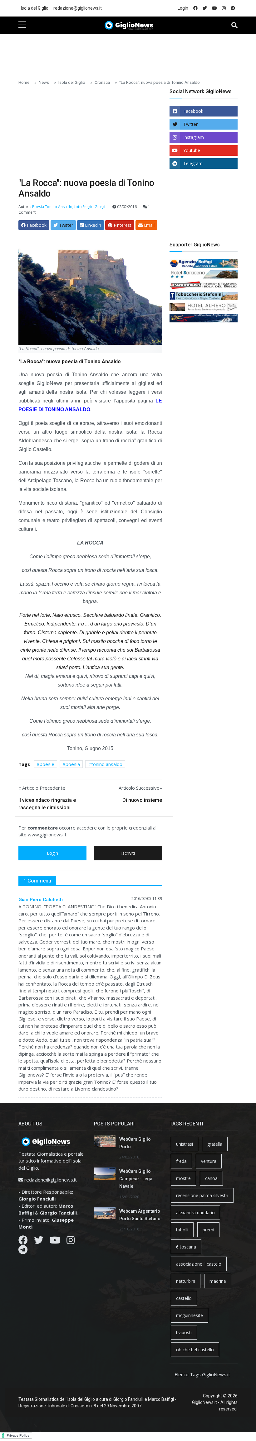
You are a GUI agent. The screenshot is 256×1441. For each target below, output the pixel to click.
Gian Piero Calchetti (40, 899)
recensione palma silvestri (202, 1195)
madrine (217, 1281)
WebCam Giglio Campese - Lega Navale (135, 1179)
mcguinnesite (189, 1315)
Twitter (190, 124)
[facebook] (195, 8)
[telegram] (233, 8)
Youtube (191, 150)
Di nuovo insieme (142, 800)
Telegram (193, 163)
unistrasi (184, 1144)
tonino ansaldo (106, 764)
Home (23, 82)
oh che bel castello (195, 1350)
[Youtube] (55, 1242)
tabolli (182, 1230)
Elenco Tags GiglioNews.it (202, 1374)
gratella (214, 1144)
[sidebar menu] (22, 25)
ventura (208, 1161)
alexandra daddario (195, 1212)
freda (181, 1161)
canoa (211, 1178)
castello (184, 1298)
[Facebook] (23, 1242)
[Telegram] (22, 1251)
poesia (73, 764)
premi (208, 1230)
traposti (184, 1332)
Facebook (193, 111)
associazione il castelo (198, 1264)
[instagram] (223, 8)
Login (183, 8)
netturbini (185, 1281)
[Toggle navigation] (234, 25)
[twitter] (204, 8)
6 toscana (186, 1247)
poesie (47, 764)
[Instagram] (70, 1242)
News (44, 82)
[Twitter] (38, 1242)
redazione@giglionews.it (77, 8)
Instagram (193, 137)
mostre (183, 1178)
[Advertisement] (132, 53)
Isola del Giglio (34, 8)
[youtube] (214, 8)
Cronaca (102, 82)
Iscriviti (128, 853)
